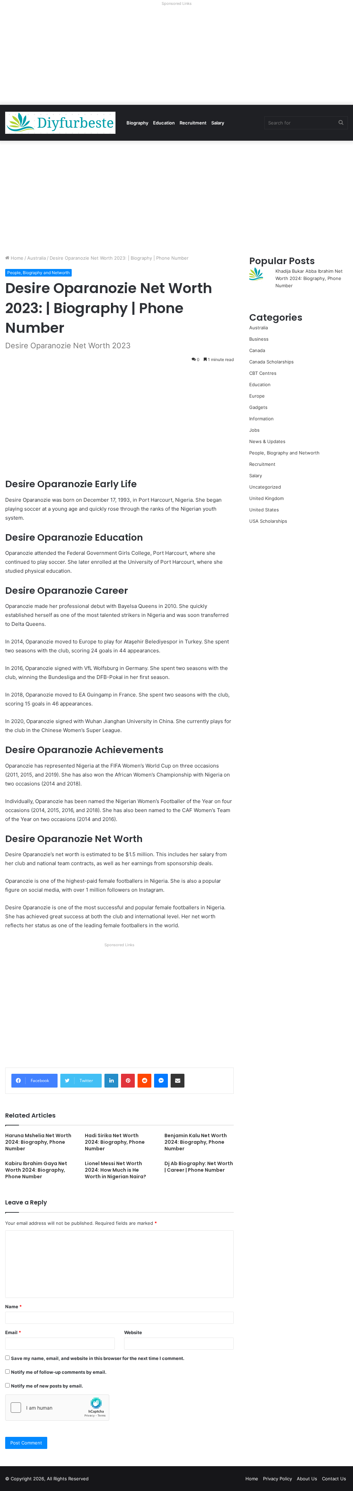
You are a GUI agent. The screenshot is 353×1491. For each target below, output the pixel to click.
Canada (257, 350)
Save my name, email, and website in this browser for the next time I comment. (97, 1358)
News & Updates (267, 441)
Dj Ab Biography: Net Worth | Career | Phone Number (198, 1166)
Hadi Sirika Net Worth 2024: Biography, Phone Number (115, 1142)
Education (164, 123)
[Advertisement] (176, 56)
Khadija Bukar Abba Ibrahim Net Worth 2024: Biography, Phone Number (309, 278)
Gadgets (258, 407)
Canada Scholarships (271, 361)
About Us (307, 1478)
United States (264, 509)
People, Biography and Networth (38, 272)
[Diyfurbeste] (60, 123)
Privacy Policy (277, 1478)
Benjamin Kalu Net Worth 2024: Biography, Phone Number (195, 1142)
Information (261, 418)
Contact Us (334, 1478)
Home (16, 258)
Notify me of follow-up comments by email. (59, 1372)
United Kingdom (266, 498)
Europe (257, 396)
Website (133, 1332)
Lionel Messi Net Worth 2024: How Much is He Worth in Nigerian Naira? (115, 1170)
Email (13, 1332)
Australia (36, 258)
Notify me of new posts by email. (47, 1386)
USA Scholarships (268, 521)
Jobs (254, 430)
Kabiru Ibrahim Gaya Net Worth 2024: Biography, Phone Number (36, 1170)
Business (259, 339)
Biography (137, 123)
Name (13, 1306)
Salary (217, 123)
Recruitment (193, 123)
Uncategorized (265, 487)
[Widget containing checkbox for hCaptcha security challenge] (57, 1407)
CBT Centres (262, 373)
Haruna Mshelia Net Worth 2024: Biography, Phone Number (38, 1142)
